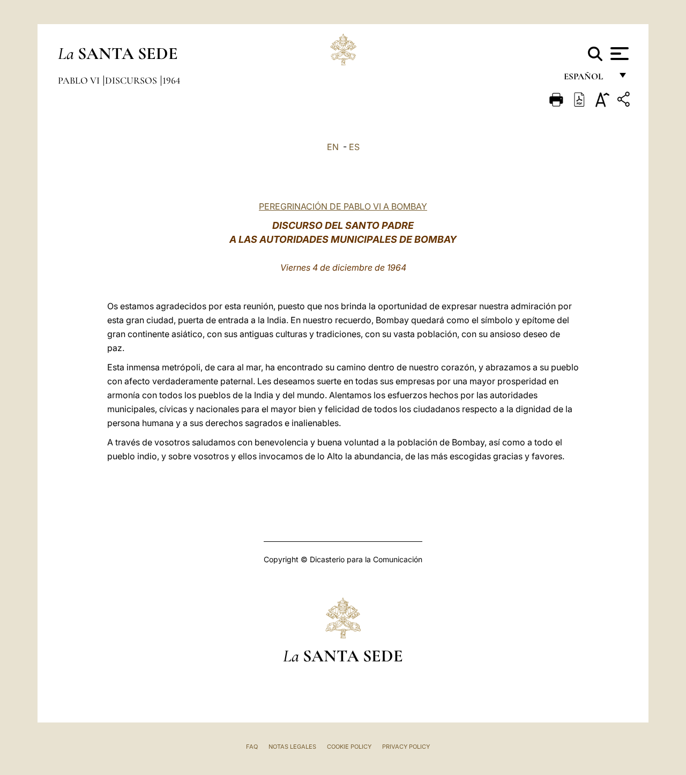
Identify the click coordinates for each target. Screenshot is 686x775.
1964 (171, 80)
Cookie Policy (349, 746)
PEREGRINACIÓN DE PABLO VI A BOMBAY (343, 206)
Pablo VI (80, 80)
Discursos (132, 80)
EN (333, 146)
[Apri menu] (618, 53)
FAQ (252, 746)
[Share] (624, 101)
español (588, 79)
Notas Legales (292, 746)
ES (354, 146)
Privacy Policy (406, 746)
